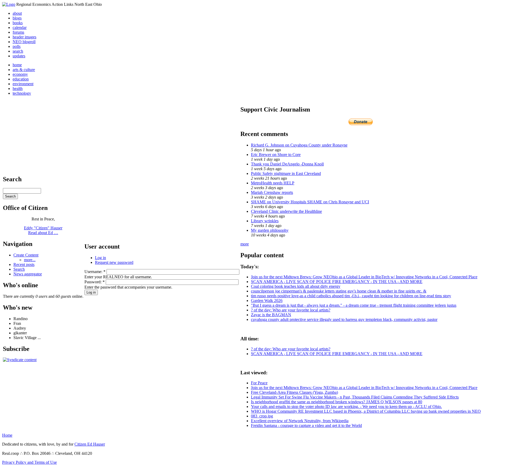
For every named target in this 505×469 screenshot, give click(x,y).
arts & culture (24, 69)
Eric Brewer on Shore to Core (276, 154)
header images (24, 37)
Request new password (114, 262)
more (244, 244)
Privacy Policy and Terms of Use (29, 462)
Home (7, 435)
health (18, 88)
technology (22, 93)
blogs (17, 18)
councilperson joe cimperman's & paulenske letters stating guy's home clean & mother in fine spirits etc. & (338, 291)
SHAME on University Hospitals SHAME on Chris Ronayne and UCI (310, 202)
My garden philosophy (270, 230)
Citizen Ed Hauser (89, 444)
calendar (20, 27)
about (17, 13)
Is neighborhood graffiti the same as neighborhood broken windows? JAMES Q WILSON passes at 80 (336, 402)
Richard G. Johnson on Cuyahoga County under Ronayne (299, 145)
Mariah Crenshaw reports (272, 192)
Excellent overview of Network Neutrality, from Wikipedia (300, 420)
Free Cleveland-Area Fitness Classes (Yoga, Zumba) (294, 392)
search (18, 51)
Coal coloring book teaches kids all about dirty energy (295, 286)
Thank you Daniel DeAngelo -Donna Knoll (287, 164)
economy (20, 74)
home (17, 65)
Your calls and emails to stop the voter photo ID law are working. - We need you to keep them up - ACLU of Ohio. (346, 406)
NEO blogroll (24, 41)
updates (19, 56)
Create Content (25, 255)
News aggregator (27, 274)
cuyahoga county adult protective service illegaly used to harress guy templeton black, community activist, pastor (344, 319)
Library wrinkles (265, 221)
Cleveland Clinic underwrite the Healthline (286, 211)
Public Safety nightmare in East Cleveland (286, 173)
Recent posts (23, 264)
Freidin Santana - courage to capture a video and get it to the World (306, 425)
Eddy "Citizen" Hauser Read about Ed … (43, 230)
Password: (94, 282)
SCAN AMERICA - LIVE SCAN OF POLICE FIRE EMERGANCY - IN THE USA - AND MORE (336, 281)
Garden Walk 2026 (266, 300)
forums (18, 32)
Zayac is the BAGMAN (271, 314)
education (21, 79)
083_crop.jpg (262, 416)
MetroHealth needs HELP (272, 183)
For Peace (259, 383)
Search (19, 269)
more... (30, 260)
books (18, 23)
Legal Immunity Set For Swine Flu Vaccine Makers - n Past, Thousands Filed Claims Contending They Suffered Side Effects (355, 397)
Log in (100, 257)
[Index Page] (8, 4)
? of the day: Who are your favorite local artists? (290, 310)
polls (17, 46)
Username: (94, 271)
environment (23, 84)
